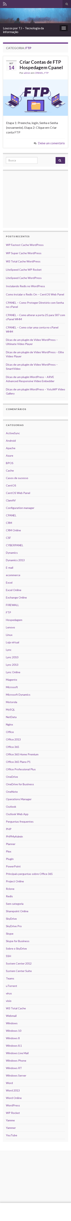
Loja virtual (12, 642)
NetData (11, 717)
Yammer (11, 1127)
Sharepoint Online (17, 911)
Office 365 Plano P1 (18, 761)
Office (10, 732)
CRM (9, 522)
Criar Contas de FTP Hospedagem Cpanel (41, 64)
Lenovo (10, 627)
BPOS (9, 463)
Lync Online (13, 672)
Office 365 (12, 746)
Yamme (10, 1120)
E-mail (9, 567)
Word (9, 1083)
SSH (8, 956)
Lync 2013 (12, 664)
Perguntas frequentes (20, 821)
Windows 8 (13, 1038)
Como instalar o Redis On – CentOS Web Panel (35, 294)
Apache (10, 448)
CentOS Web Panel (18, 493)
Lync (8, 649)
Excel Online (13, 590)
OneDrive (12, 776)
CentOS (11, 485)
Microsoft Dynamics (18, 694)
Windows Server (16, 1075)
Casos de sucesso (17, 478)
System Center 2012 (19, 963)
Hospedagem (14, 620)
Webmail (11, 1015)
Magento (11, 679)
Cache (10, 470)
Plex (8, 851)
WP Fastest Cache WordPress (25, 244)
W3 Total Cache (16, 1008)
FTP (46, 72)
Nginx (9, 724)
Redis (9, 896)
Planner (10, 844)
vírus (9, 993)
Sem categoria (14, 903)
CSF (8, 537)
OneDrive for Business (20, 784)
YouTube (11, 1135)
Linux (9, 634)
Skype (9, 933)
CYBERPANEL (14, 545)
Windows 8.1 (14, 1045)
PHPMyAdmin (14, 836)
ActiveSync (13, 433)
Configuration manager (20, 507)
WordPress (13, 1105)
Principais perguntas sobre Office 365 (29, 873)
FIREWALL (12, 605)
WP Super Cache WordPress (23, 253)
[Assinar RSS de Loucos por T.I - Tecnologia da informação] (5, 3)
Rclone (10, 888)
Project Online (15, 881)
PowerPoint (13, 866)
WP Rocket (13, 1112)
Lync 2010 (12, 657)
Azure (9, 455)
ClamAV (11, 500)
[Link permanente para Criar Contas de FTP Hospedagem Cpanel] (35, 97)
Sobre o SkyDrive (16, 948)
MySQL (10, 709)
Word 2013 (13, 1090)
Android (11, 440)
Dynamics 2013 (15, 560)
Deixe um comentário (51, 143)
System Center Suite (19, 971)
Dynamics (12, 552)
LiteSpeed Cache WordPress (24, 278)
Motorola (11, 702)
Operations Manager (19, 799)
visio (8, 1000)
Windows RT (14, 1068)
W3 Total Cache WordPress (23, 261)
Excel (9, 582)
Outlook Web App (17, 814)
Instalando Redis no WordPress (25, 286)
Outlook (11, 806)
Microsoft (12, 687)
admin (27, 72)
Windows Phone (16, 1060)
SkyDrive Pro (14, 926)
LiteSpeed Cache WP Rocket (24, 269)
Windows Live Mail (17, 1053)
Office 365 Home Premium (22, 754)
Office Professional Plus (21, 769)
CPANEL (39, 72)
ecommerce (13, 575)
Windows (12, 1023)
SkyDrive (11, 918)
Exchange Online (16, 597)
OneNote (12, 791)
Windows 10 (13, 1030)
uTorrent (11, 985)
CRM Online (13, 530)
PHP (8, 829)
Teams (10, 978)
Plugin (10, 859)
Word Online (14, 1098)
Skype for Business (17, 941)
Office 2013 (13, 739)
